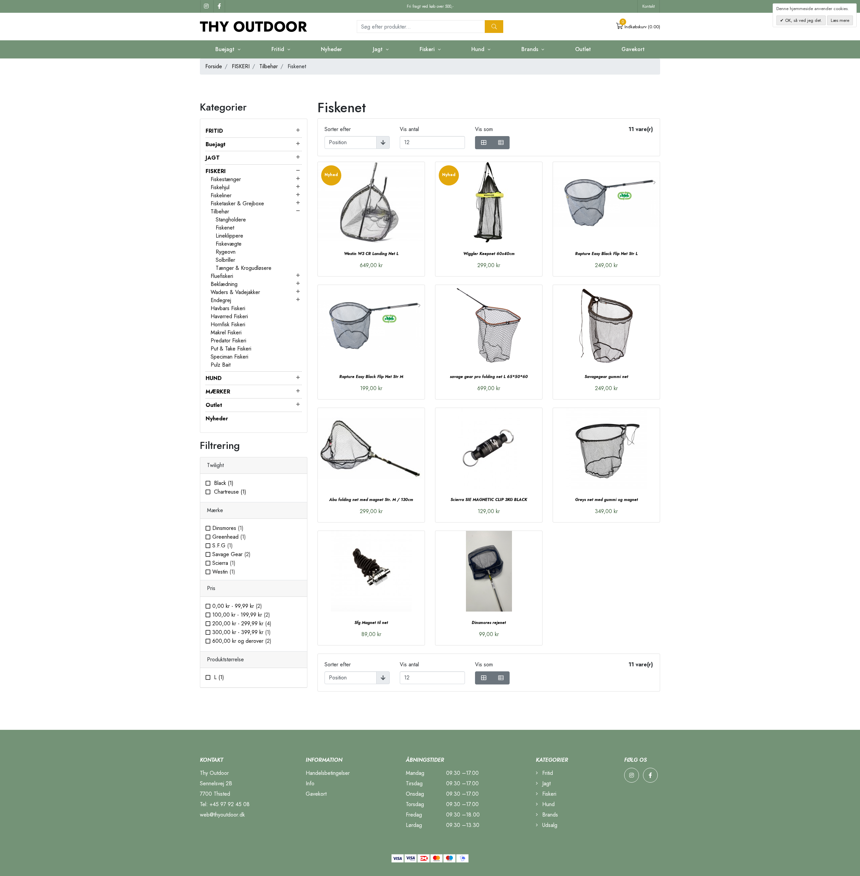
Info (310, 783)
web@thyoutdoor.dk (222, 815)
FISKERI (241, 66)
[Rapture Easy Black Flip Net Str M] (371, 325)
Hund (548, 804)
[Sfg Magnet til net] (371, 571)
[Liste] (501, 142)
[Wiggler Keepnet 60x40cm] (488, 202)
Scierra (223, 563)
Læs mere (840, 20)
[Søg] (494, 26)
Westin (223, 572)
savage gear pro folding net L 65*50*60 (489, 377)
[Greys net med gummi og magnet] (606, 448)
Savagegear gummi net (606, 377)
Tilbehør (268, 66)
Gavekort (633, 49)
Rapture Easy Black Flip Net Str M (371, 377)
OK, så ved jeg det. (803, 20)
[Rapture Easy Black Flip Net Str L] (606, 202)
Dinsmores (228, 528)
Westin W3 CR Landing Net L (371, 254)
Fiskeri (548, 794)
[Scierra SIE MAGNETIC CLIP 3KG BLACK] (488, 448)
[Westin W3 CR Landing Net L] (371, 202)
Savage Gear (231, 554)
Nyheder (331, 49)
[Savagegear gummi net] (606, 325)
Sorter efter (338, 129)
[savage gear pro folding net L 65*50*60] (488, 325)
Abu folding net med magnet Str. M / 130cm (371, 500)
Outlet (583, 49)
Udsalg (549, 825)
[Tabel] (483, 142)
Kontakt (648, 6)
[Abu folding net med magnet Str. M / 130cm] (371, 448)
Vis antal (409, 129)
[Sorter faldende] (383, 142)
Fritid (547, 773)
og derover (241, 641)
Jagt (546, 783)
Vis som (484, 129)
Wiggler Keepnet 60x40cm (489, 254)
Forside (213, 66)
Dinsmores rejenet (489, 623)
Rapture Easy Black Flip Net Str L (606, 254)
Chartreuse (229, 492)
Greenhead (229, 537)
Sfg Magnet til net (371, 623)
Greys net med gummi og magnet (606, 500)
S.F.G (222, 545)
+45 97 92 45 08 (230, 804)
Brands (549, 815)
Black (222, 483)
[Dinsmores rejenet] (488, 571)
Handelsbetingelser (328, 773)
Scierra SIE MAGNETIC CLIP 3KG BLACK (488, 500)
